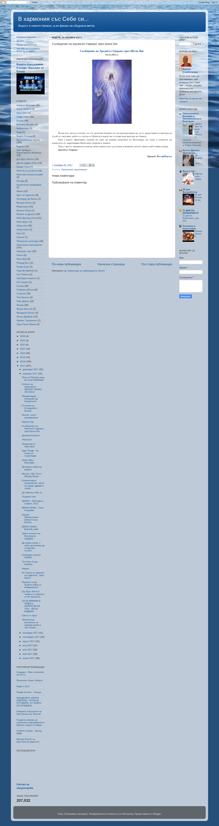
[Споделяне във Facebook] (90, 165)
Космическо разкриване (29, 185)
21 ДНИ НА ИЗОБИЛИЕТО (190, 211)
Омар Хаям (23, 229)
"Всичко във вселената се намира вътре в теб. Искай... (31, 623)
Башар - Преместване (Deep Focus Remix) (30, 518)
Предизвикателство (27, 45)
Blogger (157, 814)
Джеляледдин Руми (27, 163)
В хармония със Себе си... (53, 19)
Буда (19, 132)
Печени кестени (198, 234)
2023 (23, 340)
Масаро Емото (24, 203)
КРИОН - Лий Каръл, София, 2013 (33, 502)
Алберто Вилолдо (26, 105)
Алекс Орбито (24, 109)
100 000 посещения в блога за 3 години (28, 49)
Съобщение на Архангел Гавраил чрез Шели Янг (32, 428)
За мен (20, 41)
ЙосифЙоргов (164, 156)
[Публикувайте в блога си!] (84, 165)
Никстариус (23, 222)
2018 (23, 361)
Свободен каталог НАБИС (31, 556)
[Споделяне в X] (87, 165)
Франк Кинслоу (24, 309)
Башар (20, 120)
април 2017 (29, 658)
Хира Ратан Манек (26, 324)
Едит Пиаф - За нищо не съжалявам (30, 453)
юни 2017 (28, 649)
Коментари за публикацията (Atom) (86, 271)
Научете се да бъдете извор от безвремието (31, 585)
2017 (23, 366)
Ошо (19, 233)
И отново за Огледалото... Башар (30, 408)
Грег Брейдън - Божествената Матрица (29, 151)
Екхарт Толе (23, 167)
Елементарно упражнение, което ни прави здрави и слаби (33, 484)
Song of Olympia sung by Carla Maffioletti (33, 378)
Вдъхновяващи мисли (28, 140)
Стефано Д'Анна (25, 289)
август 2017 (29, 641)
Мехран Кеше (24, 210)
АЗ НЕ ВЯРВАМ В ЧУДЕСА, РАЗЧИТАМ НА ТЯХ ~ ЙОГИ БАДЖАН (31, 606)
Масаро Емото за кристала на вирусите (28, 740)
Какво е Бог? (23, 686)
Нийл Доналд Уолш (27, 218)
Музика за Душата (26, 214)
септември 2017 (31, 637)
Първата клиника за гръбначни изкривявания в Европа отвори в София (30, 722)
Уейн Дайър (23, 301)
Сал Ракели (23, 274)
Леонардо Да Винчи (27, 199)
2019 (23, 357)
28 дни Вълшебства (190, 190)
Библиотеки (23, 128)
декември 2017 (31, 369)
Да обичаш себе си (32, 492)
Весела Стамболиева (190, 70)
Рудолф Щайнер (25, 270)
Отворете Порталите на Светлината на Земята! (29, 712)
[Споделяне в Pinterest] (93, 165)
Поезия (20, 237)
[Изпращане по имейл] (81, 165)
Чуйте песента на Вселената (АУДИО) (31, 536)
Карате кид (28, 422)
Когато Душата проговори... (191, 151)
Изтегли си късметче (27, 170)
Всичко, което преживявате (30, 416)
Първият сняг (29, 497)
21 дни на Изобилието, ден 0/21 (191, 218)
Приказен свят (24, 251)
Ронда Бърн (23, 267)
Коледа (20, 181)
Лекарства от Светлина (29, 445)
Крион (20, 191)
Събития (21, 293)
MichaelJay (127, 814)
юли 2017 (28, 645)
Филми (20, 305)
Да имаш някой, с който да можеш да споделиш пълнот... (33, 547)
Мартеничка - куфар (198, 176)
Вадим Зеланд (24, 136)
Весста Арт (189, 171)
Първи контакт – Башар (29, 692)
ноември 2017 (30, 374)
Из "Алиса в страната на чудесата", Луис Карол (33, 575)
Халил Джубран (25, 316)
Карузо (25, 568)
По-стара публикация (156, 264)
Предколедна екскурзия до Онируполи (30, 398)
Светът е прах (29, 615)
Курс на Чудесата (26, 195)
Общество (22, 226)
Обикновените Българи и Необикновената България (192, 117)
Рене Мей (22, 259)
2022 (23, 344)
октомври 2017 (31, 633)
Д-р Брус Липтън (25, 159)
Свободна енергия (26, 278)
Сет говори (22, 282)
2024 (23, 336)
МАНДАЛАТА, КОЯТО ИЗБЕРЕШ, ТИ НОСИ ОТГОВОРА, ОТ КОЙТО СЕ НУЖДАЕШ (29, 702)
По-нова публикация (66, 264)
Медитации (22, 206)
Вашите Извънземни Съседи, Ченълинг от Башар (30, 68)
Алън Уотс (22, 113)
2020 (23, 353)
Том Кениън (23, 297)
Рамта (20, 255)
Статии (20, 286)
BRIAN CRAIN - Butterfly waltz (30, 527)
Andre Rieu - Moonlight (28, 461)
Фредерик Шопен (26, 313)
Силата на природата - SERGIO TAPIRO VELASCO (32, 388)
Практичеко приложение (74, 169)
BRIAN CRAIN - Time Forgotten (32, 509)
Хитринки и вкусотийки (189, 227)
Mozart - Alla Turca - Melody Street (32, 475)
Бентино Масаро (25, 124)
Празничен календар (27, 241)
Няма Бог (27, 439)
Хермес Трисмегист (27, 320)
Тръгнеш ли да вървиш (30, 562)
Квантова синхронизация (30, 174)
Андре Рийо (23, 117)
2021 (23, 349)
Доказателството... (31, 435)
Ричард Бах (23, 263)
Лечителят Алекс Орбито (30, 680)
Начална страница (111, 264)
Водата (20, 146)
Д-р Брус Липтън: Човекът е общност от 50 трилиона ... (33, 594)
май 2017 (28, 654)
